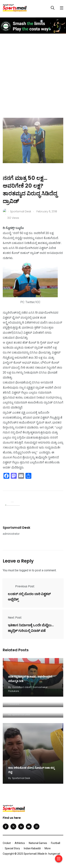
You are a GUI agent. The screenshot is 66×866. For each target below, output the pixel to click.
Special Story (12, 848)
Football (55, 843)
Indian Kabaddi (32, 848)
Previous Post (24, 586)
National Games (38, 843)
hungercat (54, 853)
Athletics (20, 843)
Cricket (7, 843)
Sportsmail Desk (16, 527)
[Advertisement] (33, 72)
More (48, 848)
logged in (25, 570)
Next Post (15, 617)
